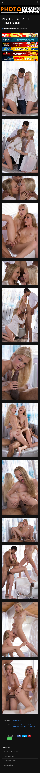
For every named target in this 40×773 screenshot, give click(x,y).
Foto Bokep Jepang (10, 760)
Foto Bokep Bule (17, 720)
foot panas (24, 725)
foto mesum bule (24, 726)
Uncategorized (8, 765)
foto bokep (16, 726)
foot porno (31, 725)
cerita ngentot (16, 725)
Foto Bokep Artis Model (11, 752)
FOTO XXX (33, 726)
